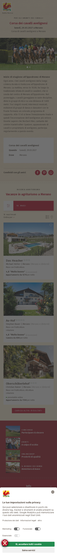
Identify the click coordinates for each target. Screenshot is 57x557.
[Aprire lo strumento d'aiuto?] (5, 542)
